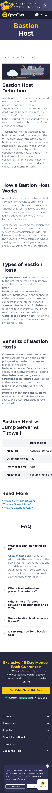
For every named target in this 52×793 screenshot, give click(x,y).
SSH (24, 215)
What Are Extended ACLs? (17, 507)
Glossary (14, 57)
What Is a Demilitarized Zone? (19, 500)
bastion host (17, 555)
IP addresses (40, 212)
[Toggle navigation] (46, 15)
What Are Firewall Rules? (16, 504)
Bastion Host (30, 57)
